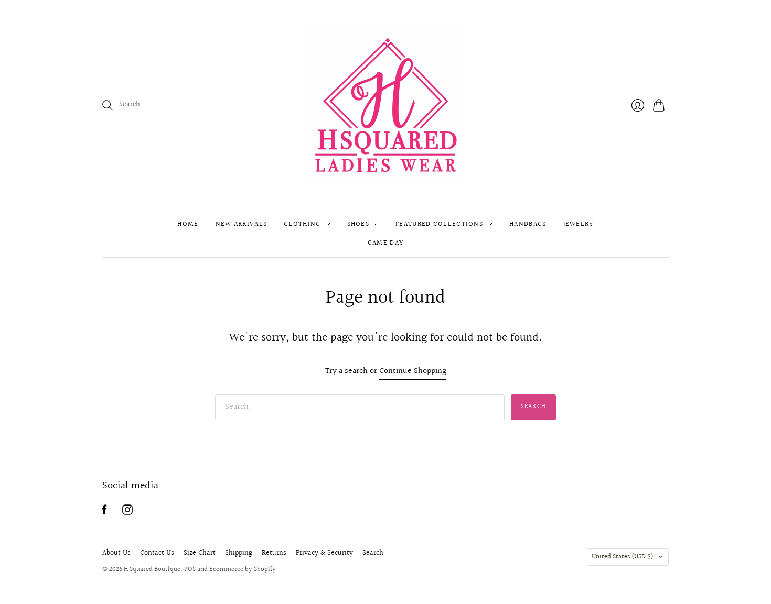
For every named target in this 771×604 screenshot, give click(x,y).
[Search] (107, 105)
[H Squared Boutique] (386, 105)
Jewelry (578, 224)
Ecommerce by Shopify (242, 569)
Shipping (238, 553)
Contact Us (157, 553)
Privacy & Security (324, 553)
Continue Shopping (412, 372)
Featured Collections (439, 224)
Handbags (527, 224)
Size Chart (200, 553)
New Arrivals (241, 224)
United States (623, 557)
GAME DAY (385, 243)
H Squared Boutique (152, 569)
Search (372, 553)
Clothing (302, 224)
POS (190, 569)
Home (187, 224)
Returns (274, 553)
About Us (116, 553)
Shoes (358, 224)
